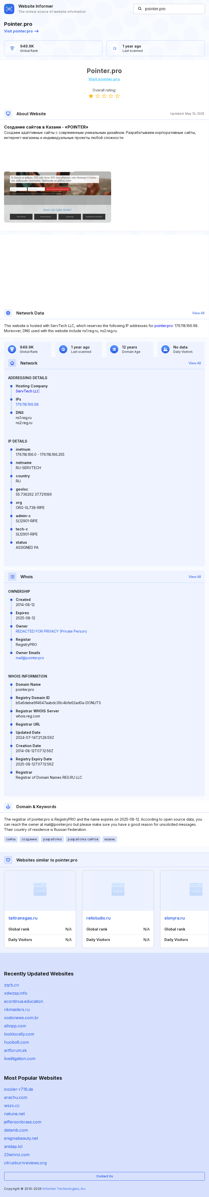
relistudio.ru (98, 918)
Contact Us (104, 1176)
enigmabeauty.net (21, 1138)
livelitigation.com (19, 1058)
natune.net (14, 1113)
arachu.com (15, 1097)
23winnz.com (17, 1154)
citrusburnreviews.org (25, 1162)
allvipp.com (15, 1025)
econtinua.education (23, 1001)
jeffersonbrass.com (22, 1121)
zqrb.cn (11, 984)
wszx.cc (12, 1105)
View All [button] (198, 313)
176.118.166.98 (27, 404)
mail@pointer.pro (30, 658)
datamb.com (16, 1130)
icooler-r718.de (18, 1089)
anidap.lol (13, 1146)
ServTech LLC (28, 391)
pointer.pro (163, 325)
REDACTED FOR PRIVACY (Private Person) (51, 631)
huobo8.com (16, 1042)
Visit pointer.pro (18, 31)
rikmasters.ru (17, 1009)
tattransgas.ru (22, 918)
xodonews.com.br (21, 1017)
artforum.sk (15, 1050)
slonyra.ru (174, 918)
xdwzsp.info (15, 993)
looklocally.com (19, 1034)
